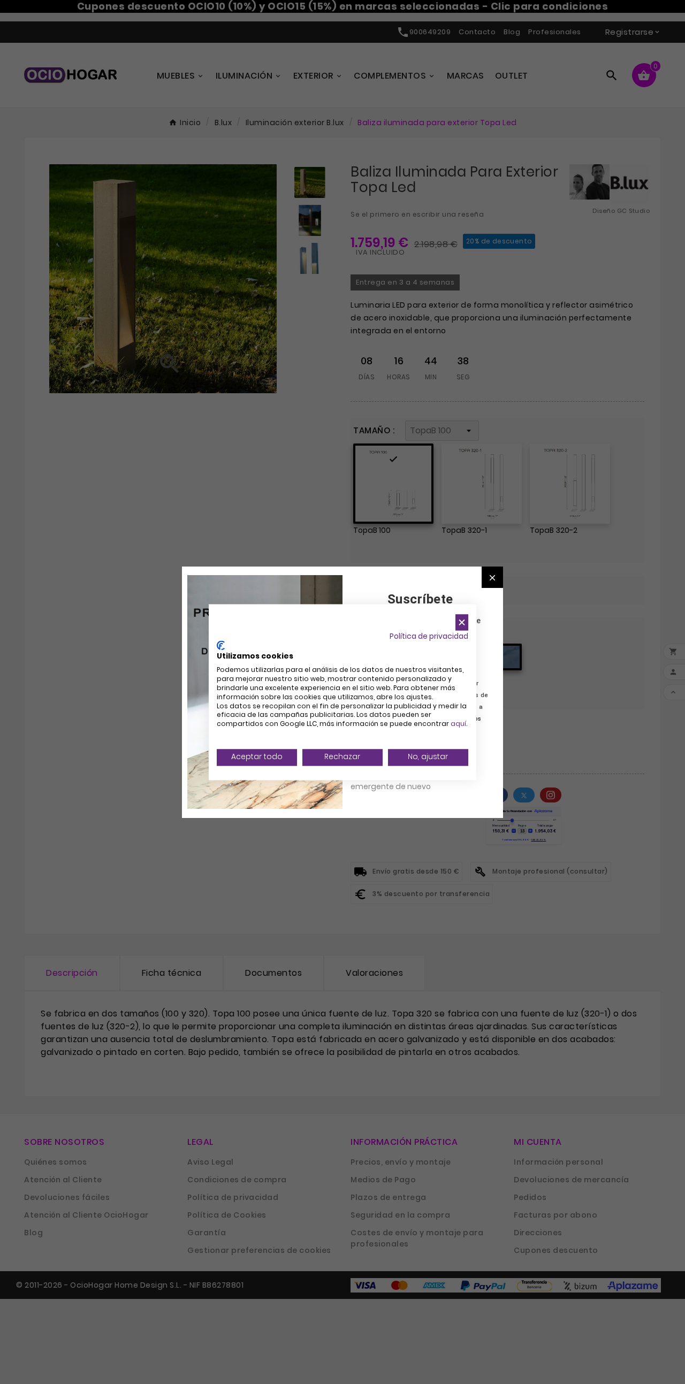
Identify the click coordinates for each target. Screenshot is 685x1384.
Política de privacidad (429, 636)
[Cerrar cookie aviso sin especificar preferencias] (461, 622)
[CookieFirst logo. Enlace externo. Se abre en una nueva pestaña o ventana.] (221, 645)
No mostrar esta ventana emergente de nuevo (398, 780)
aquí (458, 724)
